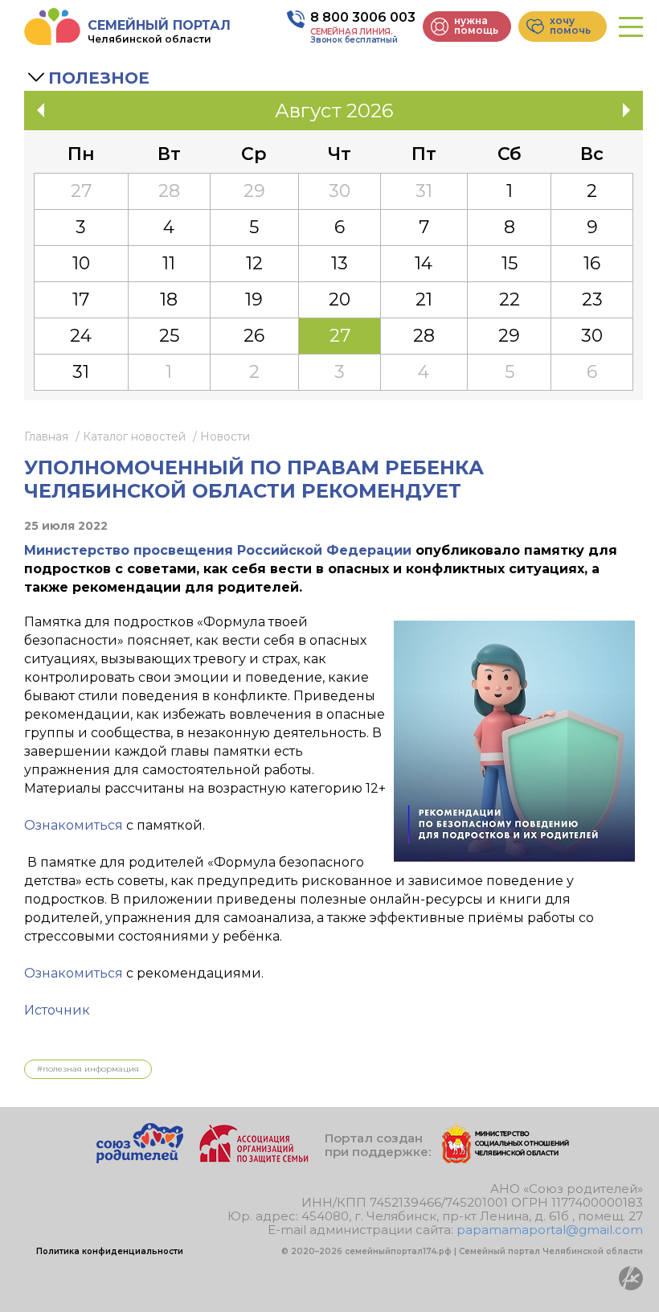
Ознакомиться (73, 825)
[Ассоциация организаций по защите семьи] (254, 1158)
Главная (46, 436)
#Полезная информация (88, 1069)
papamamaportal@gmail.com (549, 1229)
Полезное (98, 78)
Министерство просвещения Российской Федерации (217, 550)
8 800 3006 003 (362, 17)
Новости (225, 436)
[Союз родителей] (139, 1158)
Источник (57, 1010)
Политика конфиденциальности (109, 1251)
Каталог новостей (134, 436)
